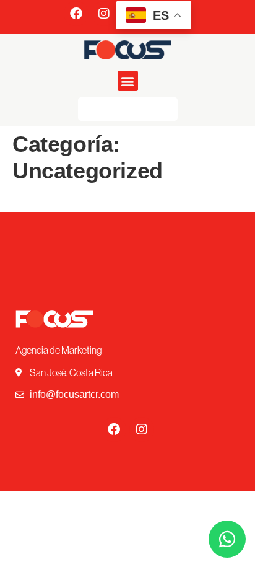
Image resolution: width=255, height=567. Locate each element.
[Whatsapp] (227, 539)
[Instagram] (104, 13)
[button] (128, 81)
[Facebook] (76, 13)
